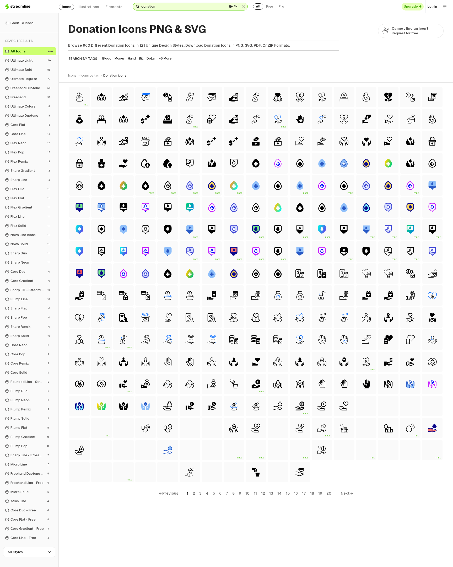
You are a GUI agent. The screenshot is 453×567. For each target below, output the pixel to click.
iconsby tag (89, 75)
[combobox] (182, 6)
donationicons (114, 75)
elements (113, 7)
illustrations (88, 7)
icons (66, 7)
